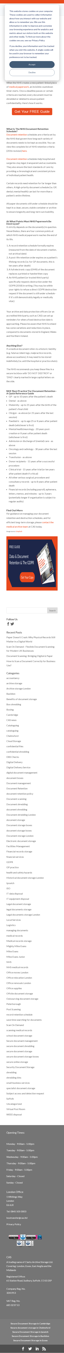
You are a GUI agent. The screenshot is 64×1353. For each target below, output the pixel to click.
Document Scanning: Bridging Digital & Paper (29, 655)
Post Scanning (13, 1009)
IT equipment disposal (17, 898)
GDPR (9, 862)
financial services (15, 856)
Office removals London (18, 983)
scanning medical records (19, 1030)
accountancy (12, 678)
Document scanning (16, 798)
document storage (15, 819)
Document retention (16, 134)
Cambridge (12, 714)
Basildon (10, 693)
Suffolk (10, 1098)
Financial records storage (19, 851)
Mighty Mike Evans (16, 946)
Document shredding (17, 804)
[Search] (52, 610)
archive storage (14, 683)
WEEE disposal (14, 1114)
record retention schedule (19, 1014)
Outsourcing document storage (22, 998)
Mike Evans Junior (15, 956)
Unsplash (19, 531)
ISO (8, 888)
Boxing (10, 709)
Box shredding (13, 704)
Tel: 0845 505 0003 (16, 1211)
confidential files (14, 746)
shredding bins (13, 1077)
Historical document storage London (25, 877)
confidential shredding (17, 751)
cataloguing (12, 730)
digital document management (21, 772)
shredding (11, 1072)
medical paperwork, (19, 86)
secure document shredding (20, 1046)
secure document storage (19, 1051)
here (24, 150)
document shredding (16, 809)
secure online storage (17, 1061)
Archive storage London (18, 688)
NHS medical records (17, 967)
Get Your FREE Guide (32, 111)
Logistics (11, 925)
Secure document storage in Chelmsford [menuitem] (30, 1327)
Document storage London (19, 835)
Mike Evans (12, 951)
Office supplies (14, 988)
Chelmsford (12, 735)
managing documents (17, 930)
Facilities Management (18, 846)
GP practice (12, 867)
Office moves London (17, 972)
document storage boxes (19, 830)
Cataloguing (12, 725)
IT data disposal (14, 893)
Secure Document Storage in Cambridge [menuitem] (30, 1323)
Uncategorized (14, 1103)
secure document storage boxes (22, 1056)
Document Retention (17, 788)
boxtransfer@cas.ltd (16, 1217)
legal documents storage (18, 909)
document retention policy (19, 793)
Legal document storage (18, 904)
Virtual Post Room (15, 1109)
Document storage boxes (19, 825)
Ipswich (10, 883)
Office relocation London (19, 977)
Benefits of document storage (21, 699)
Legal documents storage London (23, 914)
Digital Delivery (14, 762)
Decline (32, 72)
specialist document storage (20, 1088)
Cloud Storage (13, 741)
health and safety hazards (19, 872)
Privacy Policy (13, 1224)
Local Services (13, 919)
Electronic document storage (21, 841)
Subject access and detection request (25, 1093)
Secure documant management (22, 1040)
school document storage (19, 1035)
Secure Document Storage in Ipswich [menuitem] (30, 1332)
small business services (18, 1082)
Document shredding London (21, 814)
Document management (18, 783)
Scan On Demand (15, 1025)
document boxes (14, 777)
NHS (8, 961)
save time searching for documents (24, 1019)
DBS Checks (12, 756)
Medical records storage (19, 940)
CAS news (11, 720)
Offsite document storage (19, 993)
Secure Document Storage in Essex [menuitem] (30, 1340)
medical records (14, 935)
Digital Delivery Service (18, 767)
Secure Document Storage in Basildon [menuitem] (30, 1336)
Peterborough (13, 1003)
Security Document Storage (20, 1067)
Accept (32, 64)
